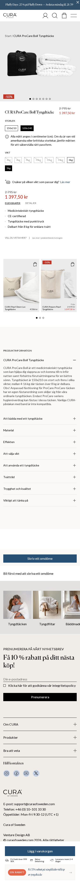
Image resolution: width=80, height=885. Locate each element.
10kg (38, 159)
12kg (49, 159)
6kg (18, 159)
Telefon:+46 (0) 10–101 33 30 (24, 809)
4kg (8, 159)
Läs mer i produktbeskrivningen (47, 238)
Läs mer (65, 182)
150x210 (11, 128)
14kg (60, 159)
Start (8, 35)
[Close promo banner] (77, 2)
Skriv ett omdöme (40, 558)
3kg (71, 159)
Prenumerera (40, 697)
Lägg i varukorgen (40, 851)
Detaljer (30, 203)
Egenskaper (12, 203)
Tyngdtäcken (17, 624)
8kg (28, 159)
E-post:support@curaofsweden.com (29, 804)
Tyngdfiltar (47, 624)
